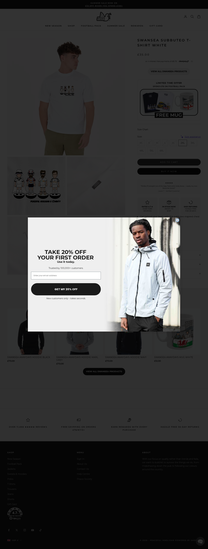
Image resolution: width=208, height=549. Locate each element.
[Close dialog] (177, 220)
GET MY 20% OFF (66, 289)
